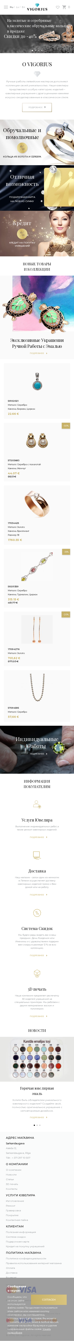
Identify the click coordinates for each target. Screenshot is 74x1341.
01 (32, 50)
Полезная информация (21, 1232)
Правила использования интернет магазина (34, 1263)
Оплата (10, 1267)
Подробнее (37, 837)
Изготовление (15, 1200)
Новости (11, 1174)
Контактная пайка (17, 1219)
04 (41, 50)
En (23, 7)
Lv (17, 7)
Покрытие (12, 1215)
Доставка (11, 1272)
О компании (13, 1169)
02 (35, 50)
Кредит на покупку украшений (25, 1246)
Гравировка (13, 1210)
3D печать (12, 1184)
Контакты (11, 1188)
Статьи (10, 1179)
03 (38, 50)
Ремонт (10, 1205)
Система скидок (16, 1236)
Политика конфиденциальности (26, 1258)
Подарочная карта (17, 1241)
